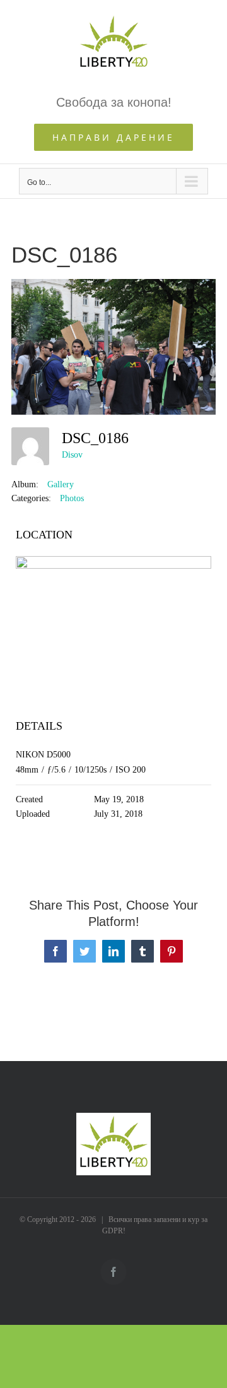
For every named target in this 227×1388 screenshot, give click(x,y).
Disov (72, 455)
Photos (72, 498)
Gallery (60, 484)
